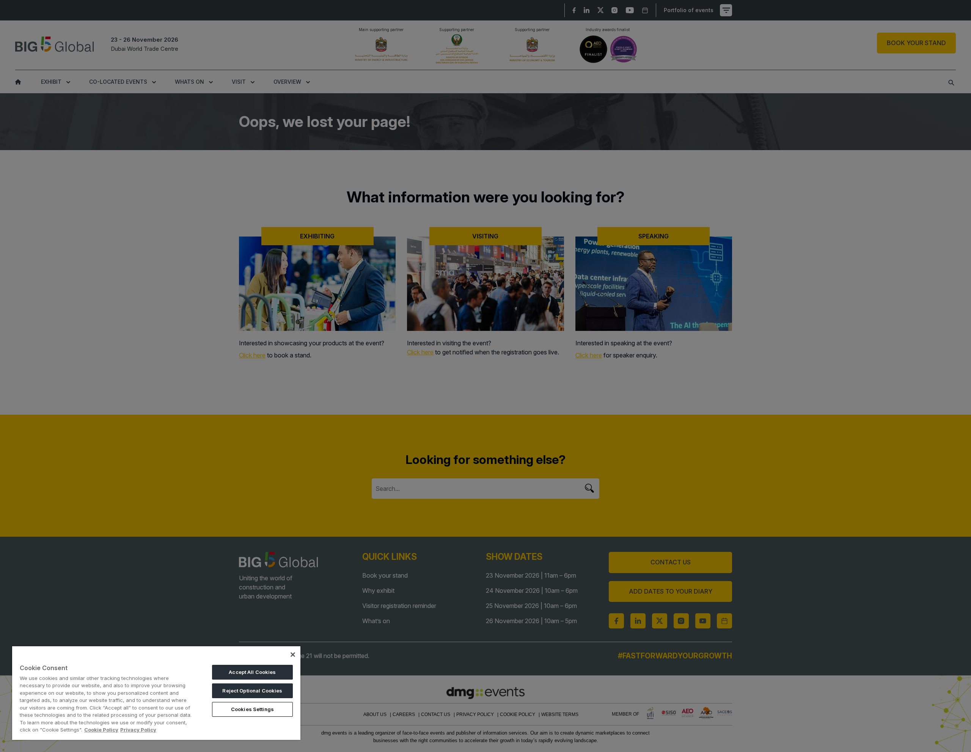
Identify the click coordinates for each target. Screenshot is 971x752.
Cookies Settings (252, 709)
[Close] (293, 654)
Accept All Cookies (252, 672)
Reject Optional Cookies (252, 691)
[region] (156, 693)
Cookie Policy (101, 730)
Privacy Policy (138, 730)
